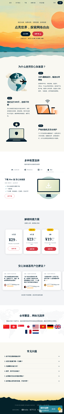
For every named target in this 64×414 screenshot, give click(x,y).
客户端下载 (46, 405)
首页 (10, 2)
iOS (41, 170)
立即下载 (9, 196)
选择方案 (13, 248)
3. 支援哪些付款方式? (11, 366)
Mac (51, 170)
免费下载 (37, 34)
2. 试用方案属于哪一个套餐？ (13, 361)
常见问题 (41, 2)
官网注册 (39, 405)
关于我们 (18, 2)
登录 (54, 2)
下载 (25, 2)
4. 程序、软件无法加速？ (12, 371)
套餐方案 (33, 2)
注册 (60, 2)
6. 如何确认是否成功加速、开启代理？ (16, 381)
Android (16, 170)
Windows (30, 170)
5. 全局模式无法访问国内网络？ (14, 376)
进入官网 (25, 34)
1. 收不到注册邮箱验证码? (12, 356)
